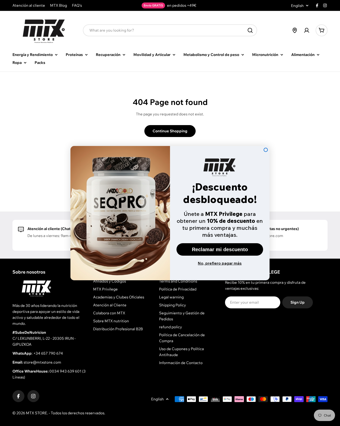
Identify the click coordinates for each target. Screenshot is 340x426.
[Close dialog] (266, 150)
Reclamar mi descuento (220, 249)
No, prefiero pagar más (220, 263)
